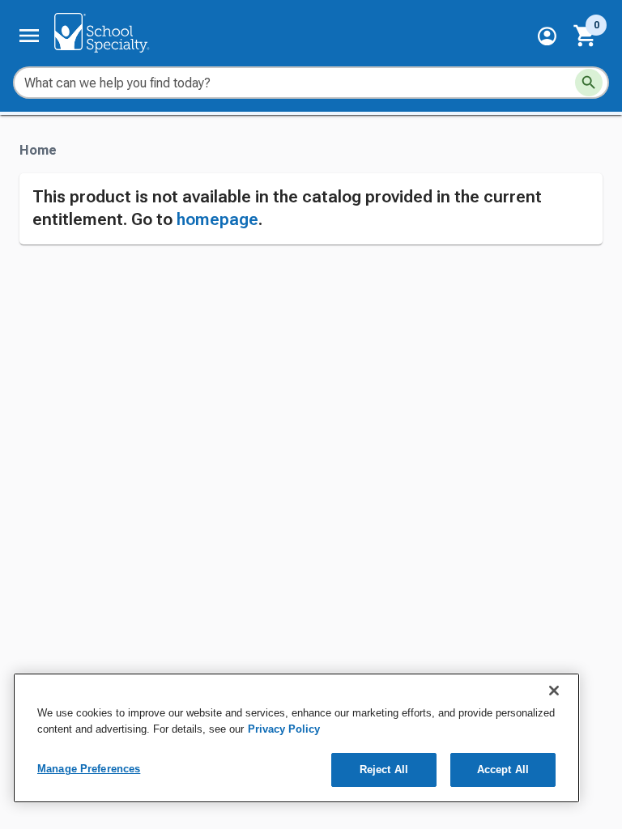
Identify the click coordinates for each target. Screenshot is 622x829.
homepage (217, 219)
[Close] (554, 690)
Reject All (384, 769)
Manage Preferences (88, 769)
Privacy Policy (284, 729)
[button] (547, 36)
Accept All (503, 769)
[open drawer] (29, 35)
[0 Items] (586, 36)
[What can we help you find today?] (589, 82)
